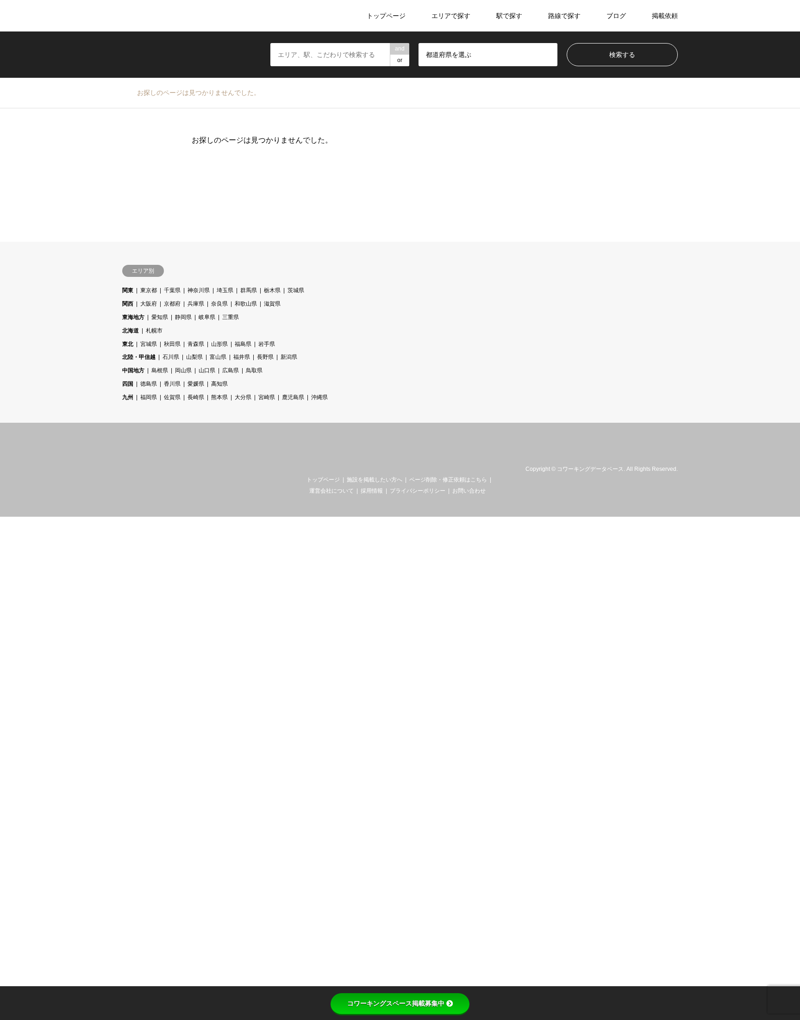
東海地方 (133, 317)
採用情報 (372, 491)
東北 (127, 344)
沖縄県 (319, 397)
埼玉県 (225, 290)
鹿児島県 (293, 397)
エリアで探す (450, 15)
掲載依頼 (665, 15)
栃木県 (272, 290)
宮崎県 (266, 397)
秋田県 (172, 344)
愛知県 (159, 317)
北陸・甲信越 (139, 357)
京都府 (172, 303)
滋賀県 (272, 303)
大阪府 (148, 303)
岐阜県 (207, 317)
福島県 (243, 344)
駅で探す (509, 15)
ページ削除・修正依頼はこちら (448, 479)
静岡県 (183, 317)
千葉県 (172, 290)
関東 (127, 290)
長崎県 (196, 397)
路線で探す (564, 15)
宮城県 (148, 344)
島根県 (159, 370)
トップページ (386, 15)
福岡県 (148, 397)
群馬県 (248, 290)
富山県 (218, 357)
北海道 (130, 330)
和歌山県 (246, 303)
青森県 (196, 344)
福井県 (241, 357)
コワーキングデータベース (590, 469)
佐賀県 (172, 397)
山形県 (219, 344)
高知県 (219, 384)
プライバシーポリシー (417, 491)
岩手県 (266, 344)
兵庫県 (196, 303)
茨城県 (296, 290)
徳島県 (148, 384)
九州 (127, 397)
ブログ (616, 15)
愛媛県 (196, 384)
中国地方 (133, 370)
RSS (137, 469)
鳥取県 (254, 370)
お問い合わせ (469, 491)
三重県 (230, 317)
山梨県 (194, 357)
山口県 (207, 370)
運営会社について (331, 491)
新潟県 (289, 357)
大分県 (243, 397)
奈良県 (219, 303)
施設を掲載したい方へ (374, 479)
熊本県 (219, 397)
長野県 (265, 357)
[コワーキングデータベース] (179, 15)
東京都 (148, 290)
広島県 (230, 370)
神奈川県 (199, 290)
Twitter (125, 469)
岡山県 (183, 370)
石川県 (170, 357)
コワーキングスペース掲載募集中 (395, 1003)
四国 (127, 384)
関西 (127, 303)
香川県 (172, 384)
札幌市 (154, 330)
